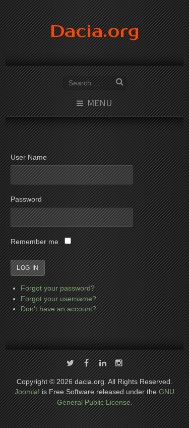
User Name (29, 157)
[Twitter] (71, 364)
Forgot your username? (58, 299)
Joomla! (27, 392)
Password (26, 199)
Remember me (34, 242)
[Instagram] (119, 364)
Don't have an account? (58, 309)
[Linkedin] (103, 364)
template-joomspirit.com (187, 398)
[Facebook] (87, 364)
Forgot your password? (58, 288)
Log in (28, 267)
